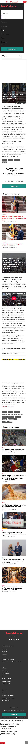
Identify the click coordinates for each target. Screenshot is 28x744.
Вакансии (4, 656)
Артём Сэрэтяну (6, 221)
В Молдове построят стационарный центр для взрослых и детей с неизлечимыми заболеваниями (13, 561)
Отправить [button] (2, 743)
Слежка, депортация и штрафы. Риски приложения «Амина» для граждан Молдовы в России (14, 534)
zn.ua (24, 110)
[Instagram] (14, 639)
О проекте (4, 649)
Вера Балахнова (6, 101)
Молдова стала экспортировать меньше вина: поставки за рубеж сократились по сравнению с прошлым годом (12, 588)
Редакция (4, 651)
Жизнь (4, 256)
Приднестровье (6, 673)
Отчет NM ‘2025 (6, 683)
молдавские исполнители (7, 421)
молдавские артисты (12, 419)
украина (4, 162)
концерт (4, 419)
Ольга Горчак (4, 452)
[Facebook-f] (9, 639)
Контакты (4, 654)
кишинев (18, 416)
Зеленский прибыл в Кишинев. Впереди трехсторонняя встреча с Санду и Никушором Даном (14, 218)
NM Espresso (5, 671)
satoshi (17, 412)
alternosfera (4, 412)
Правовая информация (8, 659)
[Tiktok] (16, 639)
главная (10, 414)
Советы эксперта (6, 681)
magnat (10, 412)
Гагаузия (4, 676)
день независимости (19, 414)
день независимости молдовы (8, 416)
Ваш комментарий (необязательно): (8, 733)
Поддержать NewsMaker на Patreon (11, 661)
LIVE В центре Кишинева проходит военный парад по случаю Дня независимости (13, 450)
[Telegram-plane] (18, 639)
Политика (5, 92)
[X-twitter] (11, 639)
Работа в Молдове (6, 678)
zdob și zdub (4, 414)
